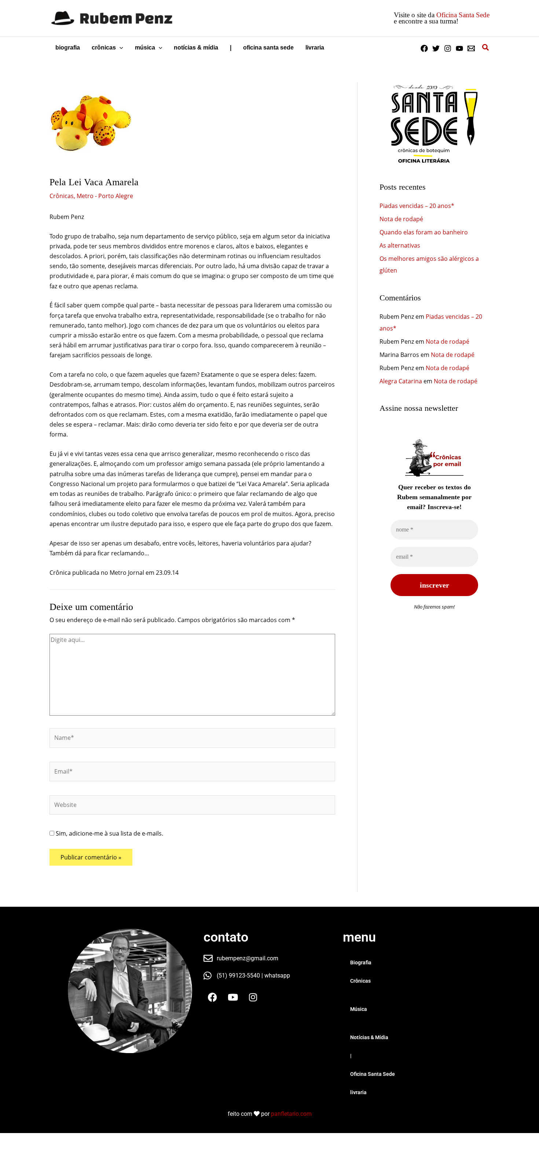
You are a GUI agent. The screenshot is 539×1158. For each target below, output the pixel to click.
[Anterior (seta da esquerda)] (11, 1152)
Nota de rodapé (401, 219)
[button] (119, 48)
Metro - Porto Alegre (105, 196)
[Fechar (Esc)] (81, 1140)
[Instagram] (447, 48)
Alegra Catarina (401, 381)
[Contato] (471, 48)
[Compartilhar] (58, 1140)
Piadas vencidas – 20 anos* (417, 206)
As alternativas (400, 245)
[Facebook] (424, 48)
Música (358, 1009)
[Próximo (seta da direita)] (34, 1152)
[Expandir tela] (34, 1140)
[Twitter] (436, 48)
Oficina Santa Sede (462, 15)
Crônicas (62, 196)
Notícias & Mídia (369, 1037)
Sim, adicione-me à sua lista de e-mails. (108, 833)
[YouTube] (459, 48)
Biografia (360, 962)
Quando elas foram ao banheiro (424, 232)
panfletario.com (291, 1113)
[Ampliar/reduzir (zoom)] (11, 1140)
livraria (358, 1092)
